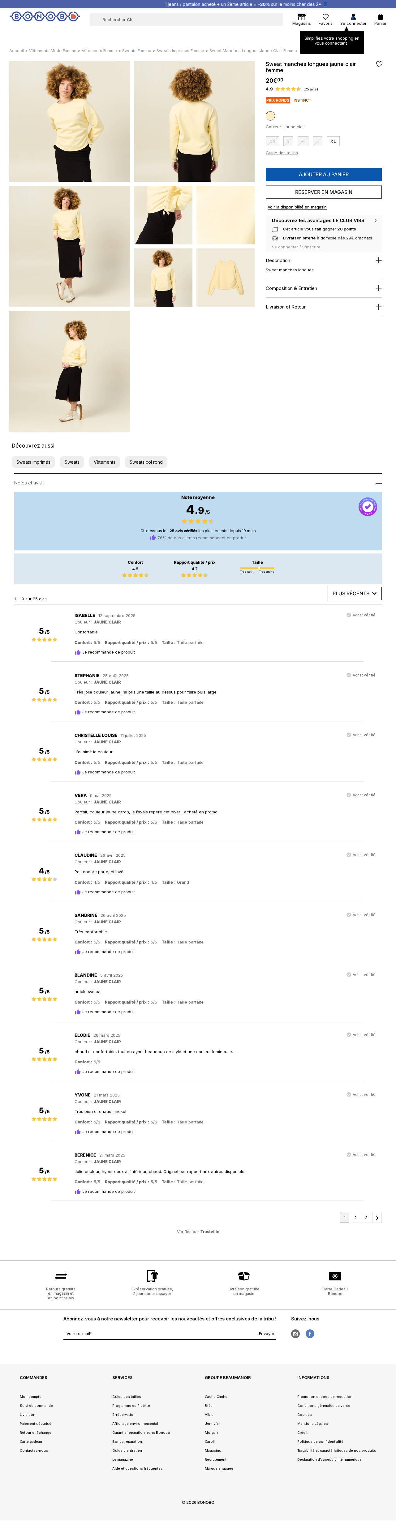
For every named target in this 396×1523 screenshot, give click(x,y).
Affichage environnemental (135, 1423)
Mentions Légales (312, 1423)
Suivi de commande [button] (36, 1405)
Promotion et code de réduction (324, 1396)
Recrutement (215, 1459)
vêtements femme (99, 50)
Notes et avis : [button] (29, 483)
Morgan (211, 1432)
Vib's (209, 1414)
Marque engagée (219, 1468)
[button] (33, 462)
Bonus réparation (127, 1441)
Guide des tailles (282, 152)
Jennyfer (212, 1423)
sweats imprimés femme (180, 50)
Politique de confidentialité (320, 1441)
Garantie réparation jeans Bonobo (141, 1432)
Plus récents (351, 593)
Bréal (209, 1405)
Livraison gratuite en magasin (244, 1291)
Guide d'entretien (127, 1450)
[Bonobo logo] (44, 19)
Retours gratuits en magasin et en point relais (60, 1293)
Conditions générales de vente (323, 1405)
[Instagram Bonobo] (295, 1333)
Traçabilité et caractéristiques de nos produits (336, 1450)
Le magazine (122, 1459)
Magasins (213, 1450)
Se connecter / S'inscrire (296, 246)
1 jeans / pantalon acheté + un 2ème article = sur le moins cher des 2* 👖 (204, 4)
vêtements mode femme (52, 50)
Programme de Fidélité (131, 1405)
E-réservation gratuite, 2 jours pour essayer (152, 1291)
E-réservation (124, 1414)
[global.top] (390, 1284)
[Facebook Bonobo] (310, 1333)
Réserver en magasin (323, 192)
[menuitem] (75, 33)
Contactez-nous (34, 1450)
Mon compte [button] (30, 1396)
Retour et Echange (35, 1432)
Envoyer (266, 1333)
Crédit (302, 1432)
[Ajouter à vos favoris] (379, 64)
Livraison (27, 1414)
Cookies (304, 1414)
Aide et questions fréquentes (137, 1468)
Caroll (210, 1441)
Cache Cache (216, 1396)
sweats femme (136, 50)
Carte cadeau (31, 1441)
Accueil (16, 50)
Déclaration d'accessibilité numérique (329, 1459)
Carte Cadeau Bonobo (335, 1291)
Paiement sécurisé (35, 1423)
